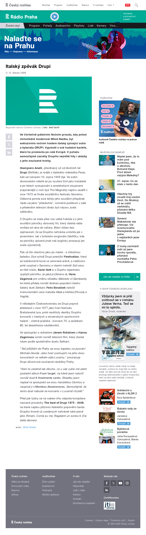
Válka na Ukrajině (20, 481)
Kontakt (77, 499)
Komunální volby (20, 486)
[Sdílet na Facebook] (9, 137)
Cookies (89, 520)
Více (114, 25)
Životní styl (13, 25)
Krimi (104, 111)
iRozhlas (46, 5)
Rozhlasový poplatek (84, 503)
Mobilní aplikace (50, 494)
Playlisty (79, 25)
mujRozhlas (72, 5)
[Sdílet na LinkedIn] (9, 152)
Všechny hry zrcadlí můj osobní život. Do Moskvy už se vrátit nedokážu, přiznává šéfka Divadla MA (128, 203)
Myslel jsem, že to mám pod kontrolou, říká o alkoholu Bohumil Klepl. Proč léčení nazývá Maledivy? (128, 166)
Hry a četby (106, 106)
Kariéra (76, 494)
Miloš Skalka (29, 427)
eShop (14, 494)
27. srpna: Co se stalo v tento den (127, 183)
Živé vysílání (107, 126)
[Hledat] (136, 5)
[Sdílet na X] (9, 144)
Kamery (127, 19)
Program (58, 5)
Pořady (47, 25)
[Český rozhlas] (18, 5)
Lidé (90, 25)
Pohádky (105, 116)
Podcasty (47, 490)
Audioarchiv (129, 17)
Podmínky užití (118, 520)
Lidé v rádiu (79, 490)
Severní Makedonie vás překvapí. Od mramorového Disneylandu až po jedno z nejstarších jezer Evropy (128, 229)
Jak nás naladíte (81, 481)
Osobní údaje (102, 520)
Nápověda (78, 486)
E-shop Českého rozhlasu (116, 289)
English (131, 520)
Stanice (85, 5)
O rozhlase (98, 5)
